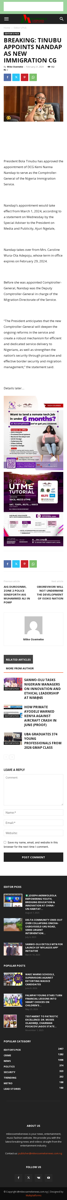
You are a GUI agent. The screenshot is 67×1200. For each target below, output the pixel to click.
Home (7, 27)
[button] (6, 19)
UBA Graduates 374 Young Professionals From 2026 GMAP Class (43, 741)
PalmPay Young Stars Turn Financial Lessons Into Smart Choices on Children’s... (43, 1000)
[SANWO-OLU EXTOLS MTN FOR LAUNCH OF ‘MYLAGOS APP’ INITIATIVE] (13, 949)
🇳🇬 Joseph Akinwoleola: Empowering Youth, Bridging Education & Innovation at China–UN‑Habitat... (41, 902)
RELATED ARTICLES (18, 659)
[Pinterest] (24, 77)
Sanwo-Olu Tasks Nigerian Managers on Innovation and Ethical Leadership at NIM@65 (42, 689)
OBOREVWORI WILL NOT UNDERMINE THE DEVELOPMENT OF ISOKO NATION (50, 592)
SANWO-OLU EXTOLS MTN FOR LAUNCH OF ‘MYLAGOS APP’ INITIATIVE (44, 947)
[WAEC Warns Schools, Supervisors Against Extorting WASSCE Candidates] (13, 979)
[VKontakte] (38, 1178)
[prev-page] (6, 757)
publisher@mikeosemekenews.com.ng (40, 1153)
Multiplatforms (33, 1195)
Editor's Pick (20, 27)
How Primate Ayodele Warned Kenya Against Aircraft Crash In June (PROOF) (40, 716)
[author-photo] (33, 634)
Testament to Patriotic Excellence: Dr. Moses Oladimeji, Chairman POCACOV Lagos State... (41, 1021)
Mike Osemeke (15, 66)
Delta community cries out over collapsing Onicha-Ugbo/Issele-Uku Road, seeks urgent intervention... (44, 926)
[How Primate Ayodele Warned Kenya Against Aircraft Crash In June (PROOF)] (13, 711)
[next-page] (12, 757)
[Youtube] (48, 1178)
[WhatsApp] (33, 77)
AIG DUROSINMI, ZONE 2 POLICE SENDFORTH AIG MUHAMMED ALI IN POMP (17, 594)
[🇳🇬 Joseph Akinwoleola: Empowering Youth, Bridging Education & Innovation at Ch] (13, 900)
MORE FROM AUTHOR (20, 668)
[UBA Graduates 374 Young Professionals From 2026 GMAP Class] (13, 738)
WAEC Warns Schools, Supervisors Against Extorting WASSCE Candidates (40, 979)
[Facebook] (7, 77)
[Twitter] (16, 77)
